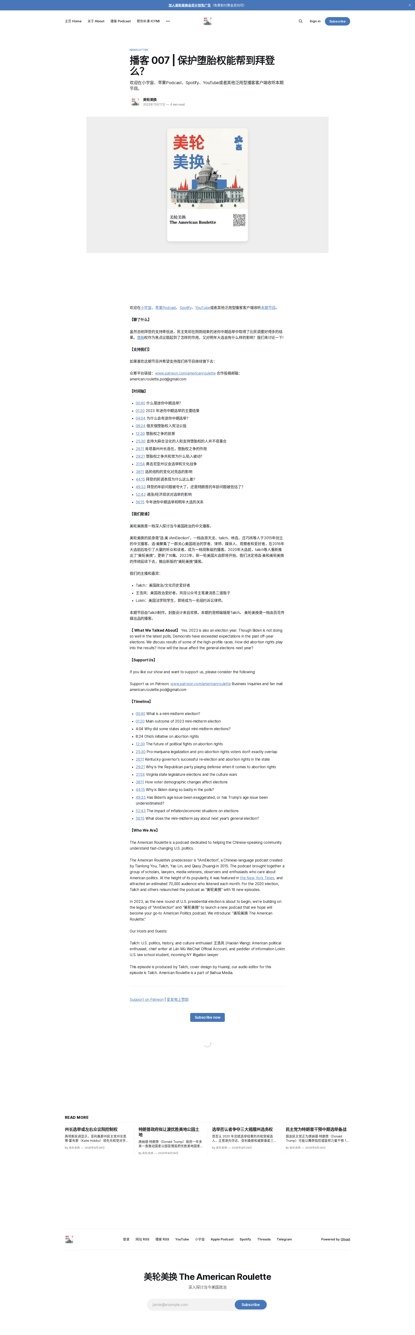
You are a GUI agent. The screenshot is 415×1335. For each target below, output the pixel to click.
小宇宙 (146, 308)
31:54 (140, 464)
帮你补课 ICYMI (148, 21)
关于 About (96, 21)
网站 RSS (142, 1239)
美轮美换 (150, 99)
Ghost (345, 1239)
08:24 (140, 426)
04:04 (140, 418)
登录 (126, 1239)
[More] (167, 21)
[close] (409, 5)
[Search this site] (300, 21)
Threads (264, 1239)
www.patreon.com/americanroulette (185, 373)
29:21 (140, 456)
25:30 (140, 441)
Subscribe (337, 21)
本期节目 (268, 308)
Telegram (284, 1239)
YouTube (202, 308)
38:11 (140, 472)
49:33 (141, 487)
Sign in (315, 21)
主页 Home (73, 21)
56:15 (140, 502)
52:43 (141, 494)
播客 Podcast (120, 21)
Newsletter (139, 50)
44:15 (140, 479)
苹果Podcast (165, 308)
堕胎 (140, 337)
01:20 (140, 411)
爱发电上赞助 (177, 999)
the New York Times (257, 878)
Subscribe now (207, 1017)
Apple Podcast (222, 1239)
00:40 (140, 403)
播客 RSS (162, 1239)
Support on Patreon (147, 999)
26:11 (140, 449)
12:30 (140, 434)
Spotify (186, 308)
